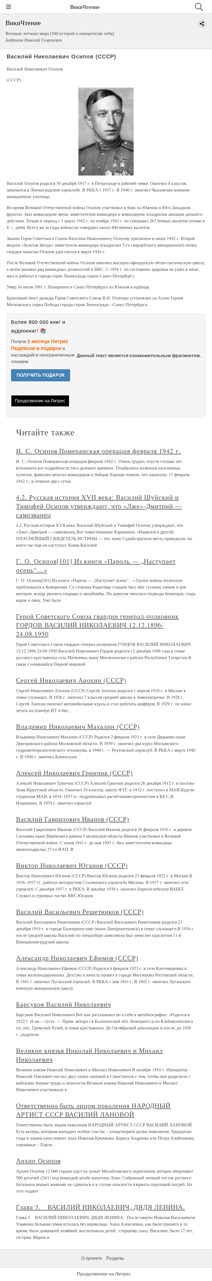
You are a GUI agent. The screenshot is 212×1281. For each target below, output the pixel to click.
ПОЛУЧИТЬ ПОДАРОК (41, 375)
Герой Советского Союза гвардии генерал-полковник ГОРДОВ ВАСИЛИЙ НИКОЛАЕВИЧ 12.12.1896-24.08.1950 (97, 625)
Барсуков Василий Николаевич (63, 1004)
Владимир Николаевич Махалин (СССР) (78, 726)
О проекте (91, 1258)
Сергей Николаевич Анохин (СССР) (71, 680)
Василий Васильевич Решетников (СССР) (80, 911)
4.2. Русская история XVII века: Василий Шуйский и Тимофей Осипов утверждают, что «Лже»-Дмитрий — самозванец (99, 506)
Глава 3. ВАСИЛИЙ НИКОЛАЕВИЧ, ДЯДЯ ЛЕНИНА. (100, 1206)
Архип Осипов (38, 1160)
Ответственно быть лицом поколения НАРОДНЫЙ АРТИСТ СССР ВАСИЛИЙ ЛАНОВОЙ (93, 1110)
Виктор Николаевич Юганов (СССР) (72, 865)
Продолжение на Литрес (40, 400)
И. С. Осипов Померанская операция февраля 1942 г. (98, 450)
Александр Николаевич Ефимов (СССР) (77, 957)
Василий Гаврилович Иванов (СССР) (72, 819)
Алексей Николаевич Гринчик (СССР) (74, 772)
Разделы (115, 1258)
